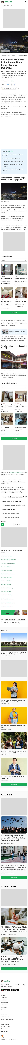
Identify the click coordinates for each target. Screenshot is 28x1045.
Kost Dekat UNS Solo (6, 584)
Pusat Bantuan (4, 1004)
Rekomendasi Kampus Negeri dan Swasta (10, 622)
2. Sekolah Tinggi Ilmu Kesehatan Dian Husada (13, 161)
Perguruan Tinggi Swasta (15, 472)
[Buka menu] (25, 2)
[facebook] (2, 1031)
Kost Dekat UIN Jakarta (6, 606)
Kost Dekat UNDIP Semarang (8, 563)
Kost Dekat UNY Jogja (6, 580)
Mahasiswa (14, 55)
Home (2, 55)
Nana (12, 81)
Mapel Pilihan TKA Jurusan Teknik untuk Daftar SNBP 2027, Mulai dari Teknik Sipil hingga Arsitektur (14, 929)
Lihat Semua (14, 312)
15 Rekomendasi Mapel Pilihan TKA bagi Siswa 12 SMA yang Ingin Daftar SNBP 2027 (12, 959)
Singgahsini (3, 1009)
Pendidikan (7, 55)
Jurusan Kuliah (10, 843)
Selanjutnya (17, 524)
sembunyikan (10, 151)
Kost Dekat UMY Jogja (6, 577)
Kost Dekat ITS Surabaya (7, 595)
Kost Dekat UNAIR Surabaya (8, 603)
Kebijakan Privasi (4, 1016)
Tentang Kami (4, 997)
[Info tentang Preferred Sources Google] (18, 88)
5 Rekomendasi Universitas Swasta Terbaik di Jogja (13, 726)
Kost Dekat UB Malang (6, 570)
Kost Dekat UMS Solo (6, 591)
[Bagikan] (8, 84)
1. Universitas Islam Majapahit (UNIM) (12, 158)
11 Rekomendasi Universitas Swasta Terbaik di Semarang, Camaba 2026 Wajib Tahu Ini (13, 751)
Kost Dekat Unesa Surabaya (7, 599)
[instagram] (7, 1031)
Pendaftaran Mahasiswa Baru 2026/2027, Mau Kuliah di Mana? (13, 777)
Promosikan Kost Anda (6, 1002)
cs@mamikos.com (6, 1026)
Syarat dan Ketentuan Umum (7, 1019)
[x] (4, 1031)
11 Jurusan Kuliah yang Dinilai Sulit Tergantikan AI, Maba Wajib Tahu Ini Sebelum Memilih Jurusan (14, 867)
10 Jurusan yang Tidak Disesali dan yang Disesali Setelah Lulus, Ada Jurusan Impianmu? (13, 838)
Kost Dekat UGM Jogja (6, 556)
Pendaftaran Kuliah (21, 619)
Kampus (20, 55)
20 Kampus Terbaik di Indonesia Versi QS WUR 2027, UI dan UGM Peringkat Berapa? (13, 653)
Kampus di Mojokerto (10, 619)
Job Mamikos (4, 1000)
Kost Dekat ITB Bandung (7, 588)
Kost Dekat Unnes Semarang (7, 573)
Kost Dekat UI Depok (6, 566)
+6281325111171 (6, 1028)
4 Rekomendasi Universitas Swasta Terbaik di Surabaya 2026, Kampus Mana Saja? (13, 701)
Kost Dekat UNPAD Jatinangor (8, 559)
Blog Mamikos (4, 1007)
